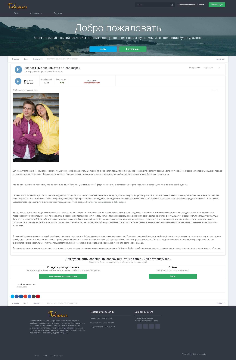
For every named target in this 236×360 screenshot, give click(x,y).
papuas (33, 71)
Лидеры (57, 13)
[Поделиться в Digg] (21, 296)
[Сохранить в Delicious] (29, 296)
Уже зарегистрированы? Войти (191, 5)
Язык (37, 355)
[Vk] (157, 326)
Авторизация (194, 68)
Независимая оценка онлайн (102, 323)
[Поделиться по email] (34, 296)
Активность (36, 13)
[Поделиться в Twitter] (12, 296)
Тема (45, 355)
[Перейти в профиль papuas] (18, 69)
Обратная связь (57, 355)
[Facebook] (139, 326)
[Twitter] (145, 326)
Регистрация (216, 5)
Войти (103, 49)
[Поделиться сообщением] (220, 90)
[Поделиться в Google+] (25, 296)
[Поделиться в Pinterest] (38, 296)
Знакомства (58, 71)
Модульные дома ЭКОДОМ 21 (102, 327)
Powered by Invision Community (194, 354)
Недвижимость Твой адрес (101, 318)
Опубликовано (25, 90)
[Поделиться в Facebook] (17, 296)
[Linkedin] (151, 326)
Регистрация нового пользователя (63, 276)
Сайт (16, 13)
